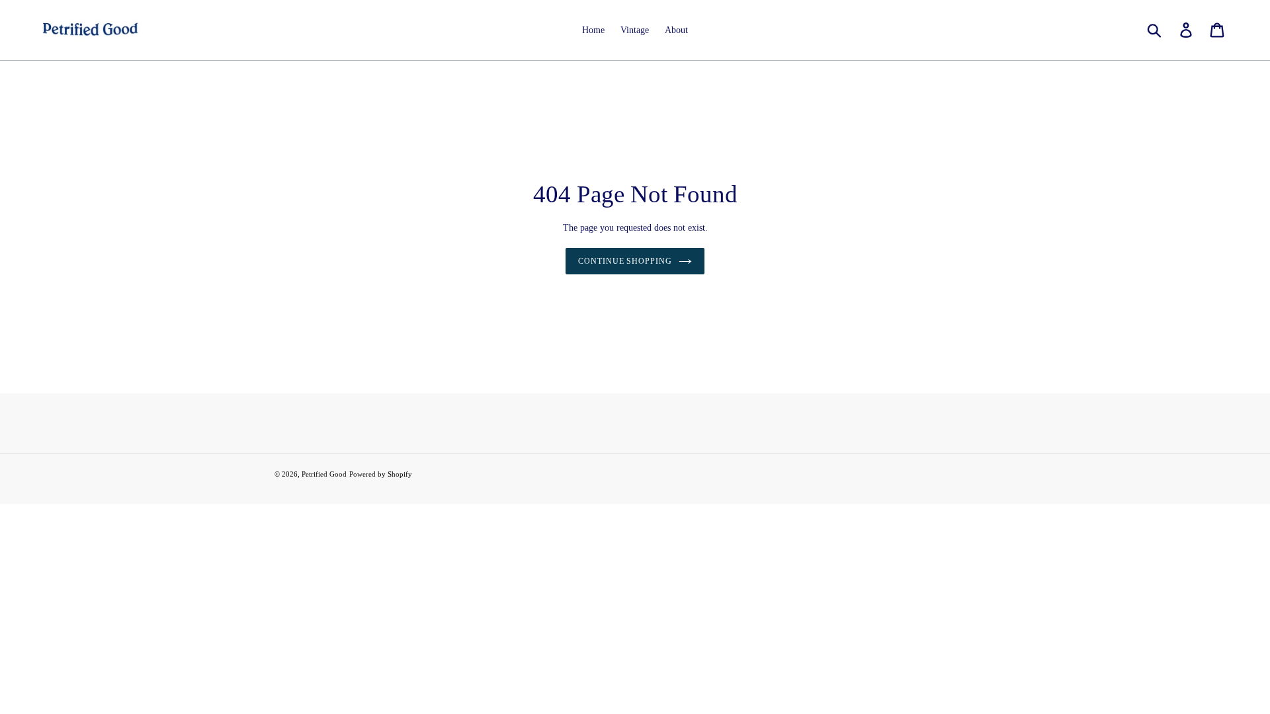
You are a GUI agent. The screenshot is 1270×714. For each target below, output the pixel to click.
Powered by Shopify (380, 474)
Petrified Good (324, 474)
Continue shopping (625, 261)
